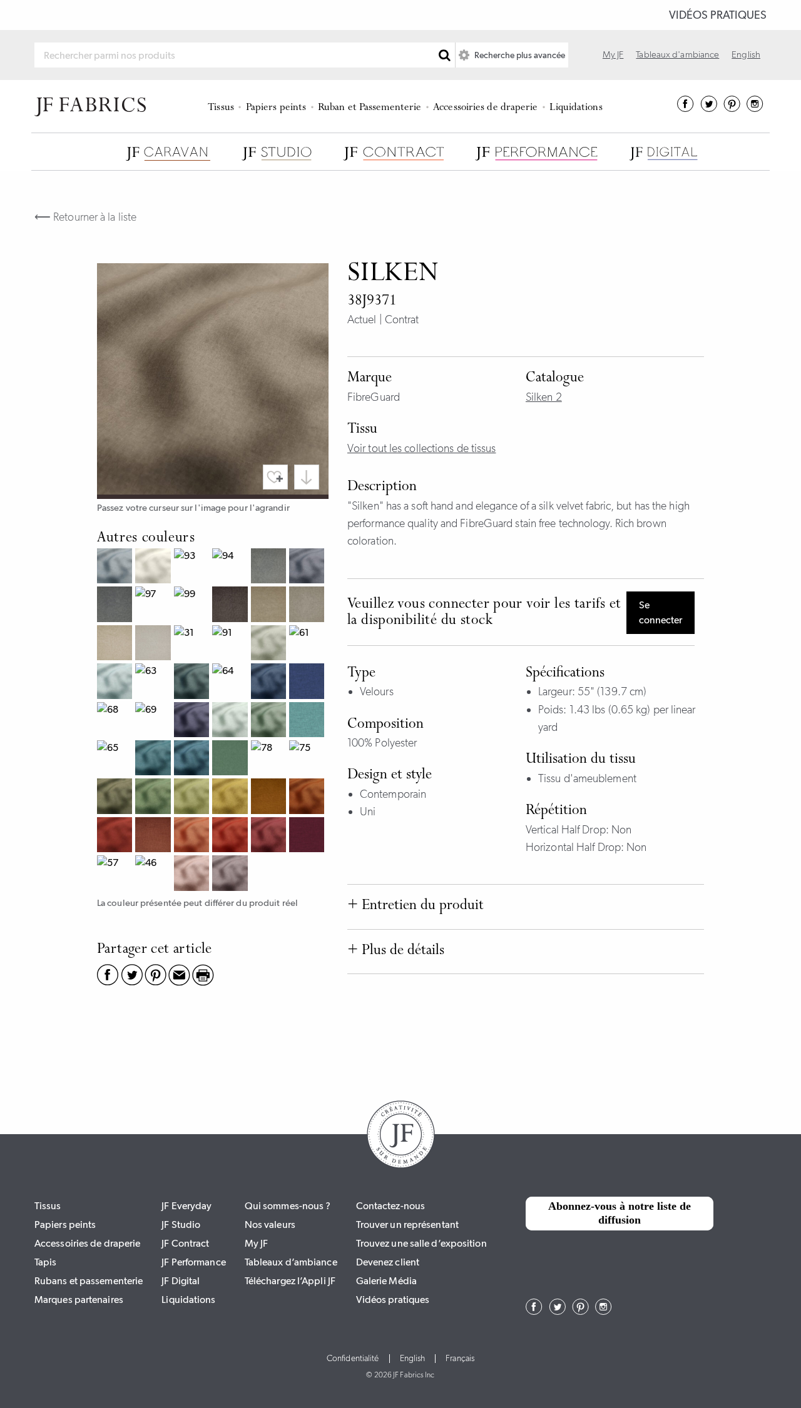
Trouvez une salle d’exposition (421, 1243)
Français (460, 1358)
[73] (193, 797)
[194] (116, 567)
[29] (308, 797)
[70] (270, 644)
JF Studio (180, 1224)
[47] (231, 836)
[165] (193, 759)
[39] (231, 605)
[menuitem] (223, 106)
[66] (308, 721)
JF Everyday (186, 1206)
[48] (270, 836)
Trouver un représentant (407, 1224)
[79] (116, 797)
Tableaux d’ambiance (291, 1262)
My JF (613, 54)
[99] (193, 605)
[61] (308, 644)
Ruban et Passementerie (369, 108)
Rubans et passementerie (88, 1281)
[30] (154, 567)
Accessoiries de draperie (485, 108)
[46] (154, 874)
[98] (116, 605)
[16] (231, 797)
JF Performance (193, 1262)
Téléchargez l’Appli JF (290, 1281)
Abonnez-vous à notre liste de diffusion (619, 1213)
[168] (270, 682)
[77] (231, 759)
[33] (308, 605)
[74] (154, 797)
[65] (116, 759)
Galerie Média (386, 1281)
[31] (193, 644)
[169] (193, 721)
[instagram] (755, 108)
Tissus (221, 108)
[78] (270, 759)
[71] (270, 721)
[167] (193, 682)
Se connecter (660, 612)
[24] (193, 836)
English (746, 54)
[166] (154, 759)
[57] (116, 874)
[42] (193, 874)
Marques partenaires (78, 1299)
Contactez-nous (390, 1206)
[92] (154, 644)
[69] (154, 721)
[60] (231, 721)
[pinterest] (731, 108)
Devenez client (387, 1262)
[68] (116, 721)
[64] (231, 682)
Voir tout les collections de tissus (421, 448)
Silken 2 (544, 397)
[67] (308, 682)
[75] (308, 759)
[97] (154, 605)
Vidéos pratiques (718, 15)
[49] (308, 836)
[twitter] (708, 108)
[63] (154, 682)
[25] (154, 836)
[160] (116, 682)
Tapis (45, 1262)
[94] (231, 567)
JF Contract (185, 1243)
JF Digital (180, 1281)
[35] (270, 605)
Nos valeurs (270, 1224)
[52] (231, 874)
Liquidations (575, 108)
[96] (270, 567)
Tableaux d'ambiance (677, 54)
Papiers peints (276, 108)
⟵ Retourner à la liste (85, 217)
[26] (116, 836)
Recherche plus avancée (518, 55)
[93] (193, 567)
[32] (116, 644)
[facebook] (685, 108)
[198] (308, 567)
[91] (231, 644)
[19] (270, 797)
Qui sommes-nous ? (288, 1206)
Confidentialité (353, 1358)
